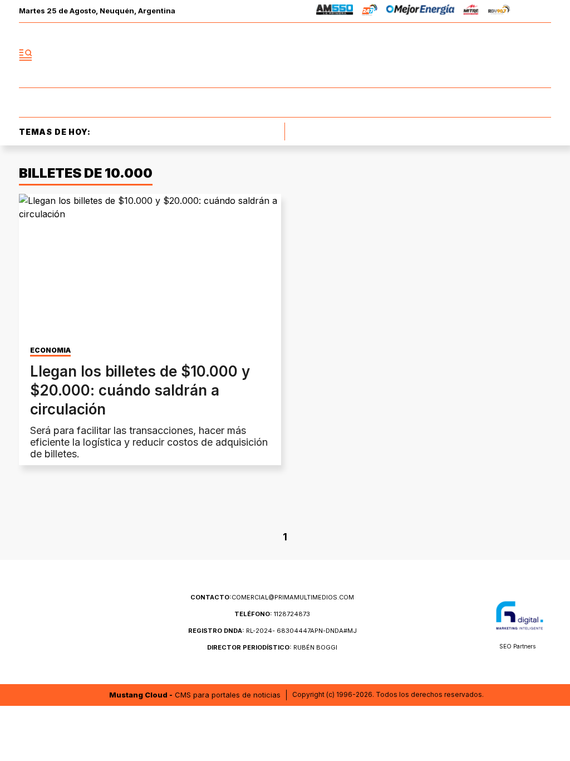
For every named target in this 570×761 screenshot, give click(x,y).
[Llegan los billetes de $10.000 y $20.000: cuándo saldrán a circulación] (150, 268)
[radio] (334, 11)
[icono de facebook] (469, 55)
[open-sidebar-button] (25, 55)
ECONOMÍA (50, 350)
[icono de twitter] (493, 55)
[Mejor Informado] (285, 55)
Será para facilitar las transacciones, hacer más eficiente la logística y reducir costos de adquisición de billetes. (149, 442)
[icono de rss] (542, 55)
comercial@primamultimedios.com (272, 597)
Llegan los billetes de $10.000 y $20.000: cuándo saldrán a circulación (140, 390)
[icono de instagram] (518, 55)
